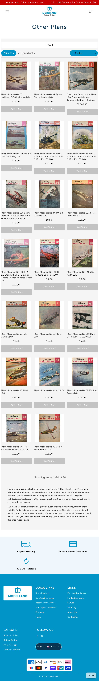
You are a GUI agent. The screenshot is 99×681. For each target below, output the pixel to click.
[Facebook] (37, 636)
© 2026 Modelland (48, 676)
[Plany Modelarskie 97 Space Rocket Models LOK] (49, 76)
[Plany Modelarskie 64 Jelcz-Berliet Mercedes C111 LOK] (16, 428)
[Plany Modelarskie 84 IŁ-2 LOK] (49, 372)
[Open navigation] (7, 11)
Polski (39, 647)
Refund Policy (10, 640)
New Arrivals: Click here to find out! (25, 2)
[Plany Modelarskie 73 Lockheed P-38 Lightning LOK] (16, 76)
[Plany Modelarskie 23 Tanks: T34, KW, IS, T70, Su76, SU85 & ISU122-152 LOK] (82, 135)
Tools (38, 617)
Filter (48, 45)
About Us (72, 612)
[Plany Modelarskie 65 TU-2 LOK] (16, 372)
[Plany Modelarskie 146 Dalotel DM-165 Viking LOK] (16, 135)
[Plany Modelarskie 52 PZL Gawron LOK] (16, 315)
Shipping (71, 607)
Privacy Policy (10, 644)
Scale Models (42, 593)
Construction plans (44, 598)
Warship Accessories (45, 607)
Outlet (70, 602)
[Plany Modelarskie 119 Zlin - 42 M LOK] (82, 253)
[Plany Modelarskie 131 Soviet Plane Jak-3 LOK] (82, 194)
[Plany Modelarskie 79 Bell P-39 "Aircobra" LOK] (49, 428)
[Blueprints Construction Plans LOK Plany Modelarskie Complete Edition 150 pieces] (82, 76)
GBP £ (54, 647)
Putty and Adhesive (76, 593)
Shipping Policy (10, 635)
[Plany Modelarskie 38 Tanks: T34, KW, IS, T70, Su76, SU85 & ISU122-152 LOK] (49, 135)
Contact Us (72, 617)
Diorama (39, 612)
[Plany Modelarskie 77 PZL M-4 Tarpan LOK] (82, 372)
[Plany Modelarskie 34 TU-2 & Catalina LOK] (49, 194)
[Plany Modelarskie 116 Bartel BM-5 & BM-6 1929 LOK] (82, 315)
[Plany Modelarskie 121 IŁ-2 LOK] (49, 315)
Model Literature (75, 598)
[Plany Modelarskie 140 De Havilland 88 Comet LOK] (49, 253)
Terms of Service (11, 649)
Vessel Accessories (44, 602)
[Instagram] (42, 636)
